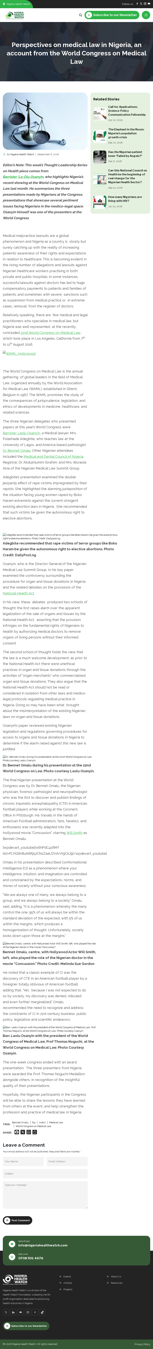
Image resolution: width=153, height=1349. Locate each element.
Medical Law (56, 1122)
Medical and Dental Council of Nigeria (53, 456)
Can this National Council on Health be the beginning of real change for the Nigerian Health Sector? (127, 176)
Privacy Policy (142, 1344)
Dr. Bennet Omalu (17, 451)
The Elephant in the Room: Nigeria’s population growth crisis (126, 133)
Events (67, 1276)
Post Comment (21, 1220)
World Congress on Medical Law (33, 1126)
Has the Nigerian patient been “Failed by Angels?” (125, 154)
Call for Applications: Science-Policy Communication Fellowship (127, 110)
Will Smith (74, 833)
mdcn (42, 1122)
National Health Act (18, 593)
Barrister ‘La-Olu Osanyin (23, 177)
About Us (116, 1276)
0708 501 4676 (30, 1258)
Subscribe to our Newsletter (29, 1326)
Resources (116, 1282)
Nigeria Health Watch (22, 154)
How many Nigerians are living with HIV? (125, 199)
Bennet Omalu (20, 1122)
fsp (33, 1122)
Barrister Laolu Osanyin (21, 433)
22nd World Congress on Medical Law (50, 333)
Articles (67, 1282)
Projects (67, 1289)
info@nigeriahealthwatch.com (42, 1245)
